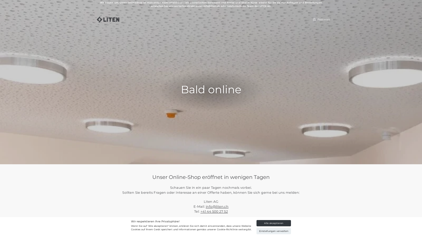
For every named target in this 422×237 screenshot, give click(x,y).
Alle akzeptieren (273, 223)
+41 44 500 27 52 (214, 211)
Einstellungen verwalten (273, 231)
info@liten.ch (217, 207)
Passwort (323, 19)
